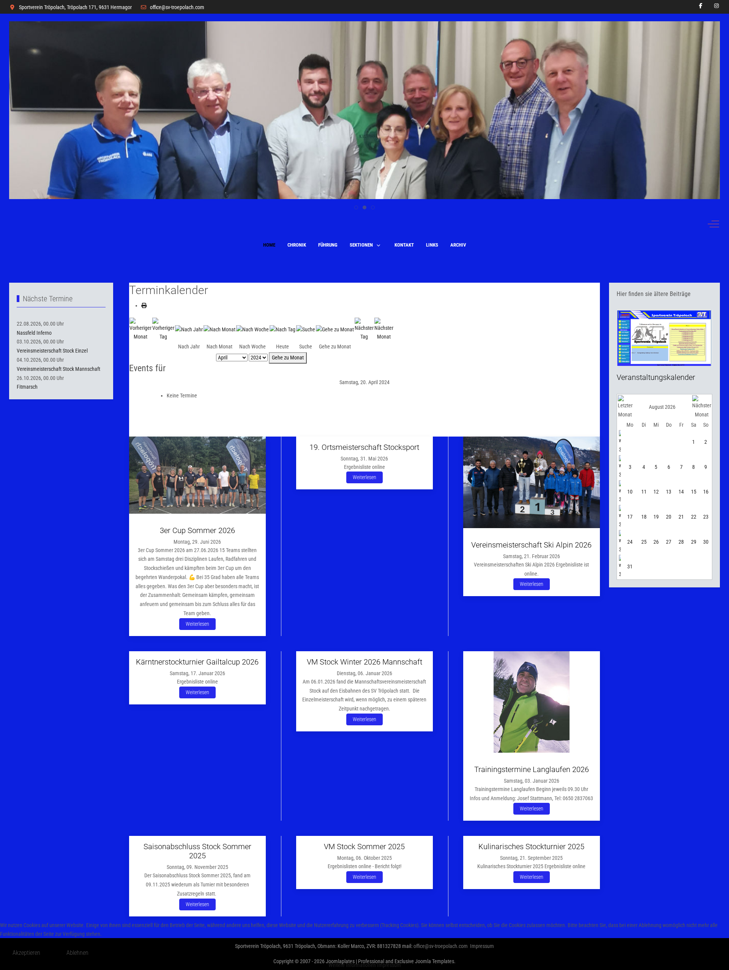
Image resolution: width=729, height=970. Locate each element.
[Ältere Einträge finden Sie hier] (664, 338)
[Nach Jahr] (189, 329)
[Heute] (282, 329)
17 (630, 517)
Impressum (389, 965)
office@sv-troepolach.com (177, 7)
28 (681, 542)
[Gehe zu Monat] (335, 329)
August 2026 (662, 407)
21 (681, 517)
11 (644, 492)
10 (630, 492)
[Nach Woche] (252, 329)
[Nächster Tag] (364, 329)
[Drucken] (144, 305)
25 (644, 542)
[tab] (356, 207)
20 (668, 517)
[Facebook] (700, 6)
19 (656, 517)
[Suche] (305, 329)
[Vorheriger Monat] (140, 329)
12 (656, 492)
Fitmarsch (27, 387)
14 (681, 492)
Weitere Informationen (352, 965)
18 (644, 517)
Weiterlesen (197, 624)
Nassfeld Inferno (34, 333)
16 (705, 492)
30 (705, 542)
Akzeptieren (26, 952)
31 (630, 566)
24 (630, 542)
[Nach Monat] (219, 329)
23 (705, 517)
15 (693, 492)
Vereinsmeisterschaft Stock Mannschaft (58, 369)
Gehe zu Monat (288, 357)
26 (656, 542)
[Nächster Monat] (383, 329)
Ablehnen (77, 952)
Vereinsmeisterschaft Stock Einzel (52, 351)
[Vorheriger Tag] (163, 329)
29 (693, 542)
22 (693, 517)
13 (668, 492)
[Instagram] (716, 6)
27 (668, 542)
